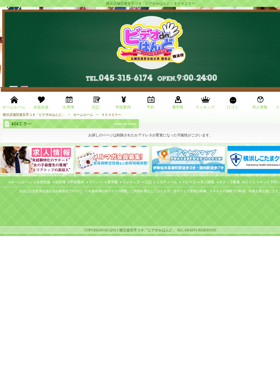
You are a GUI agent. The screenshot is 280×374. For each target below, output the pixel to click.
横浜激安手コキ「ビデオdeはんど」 (147, 230)
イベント (96, 182)
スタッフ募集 (229, 182)
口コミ (249, 182)
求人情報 (207, 182)
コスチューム (166, 182)
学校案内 (77, 182)
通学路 (112, 182)
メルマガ (189, 182)
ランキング (131, 182)
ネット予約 (268, 182)
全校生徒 (43, 182)
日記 (147, 182)
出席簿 (60, 182)
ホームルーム (21, 182)
